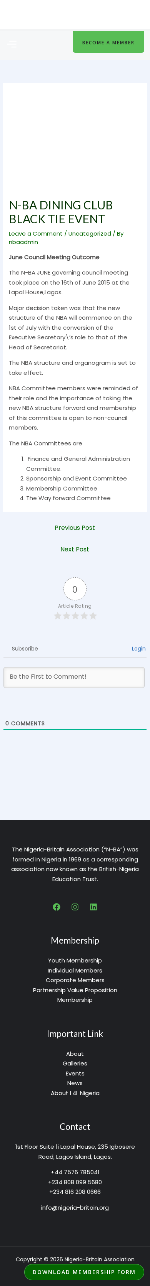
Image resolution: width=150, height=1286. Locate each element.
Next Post (74, 549)
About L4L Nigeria (75, 1093)
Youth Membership (75, 960)
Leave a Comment (36, 233)
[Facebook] (56, 907)
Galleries (75, 1063)
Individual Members (75, 970)
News (75, 1083)
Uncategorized (89, 233)
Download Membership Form (84, 1272)
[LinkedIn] (93, 907)
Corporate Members (75, 980)
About (75, 1054)
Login (138, 648)
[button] (11, 44)
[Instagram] (75, 907)
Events (75, 1073)
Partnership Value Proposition (75, 990)
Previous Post (75, 527)
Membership (75, 1000)
